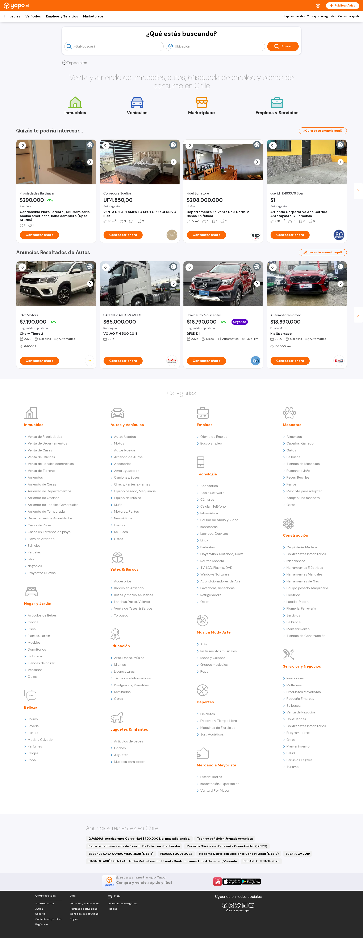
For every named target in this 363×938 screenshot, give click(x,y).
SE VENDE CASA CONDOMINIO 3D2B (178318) (121, 854)
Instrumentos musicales (218, 651)
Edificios (34, 545)
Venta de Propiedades (45, 436)
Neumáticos (123, 518)
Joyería (33, 726)
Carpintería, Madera (302, 547)
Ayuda (39, 908)
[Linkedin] (244, 905)
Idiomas (120, 664)
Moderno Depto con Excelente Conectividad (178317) (239, 854)
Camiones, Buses (127, 477)
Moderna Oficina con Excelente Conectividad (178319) (227, 846)
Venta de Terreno (41, 470)
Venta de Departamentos (47, 443)
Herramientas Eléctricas (305, 567)
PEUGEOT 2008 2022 (176, 854)
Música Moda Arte (214, 632)
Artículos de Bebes (42, 615)
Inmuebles (12, 16)
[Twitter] (238, 905)
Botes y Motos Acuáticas (133, 595)
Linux (204, 540)
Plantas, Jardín (39, 636)
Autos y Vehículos (127, 424)
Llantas (119, 525)
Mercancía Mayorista (216, 765)
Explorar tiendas (294, 16)
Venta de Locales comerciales (51, 464)
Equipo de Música (127, 498)
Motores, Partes (126, 511)
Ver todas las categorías (122, 903)
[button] (90, 162)
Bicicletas (207, 714)
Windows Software (214, 574)
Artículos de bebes (128, 741)
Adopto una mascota (303, 498)
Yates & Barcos (124, 569)
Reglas (74, 919)
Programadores (298, 732)
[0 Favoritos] (273, 145)
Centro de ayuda (348, 16)
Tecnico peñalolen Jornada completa (225, 838)
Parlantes (207, 547)
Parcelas (34, 552)
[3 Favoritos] (22, 145)
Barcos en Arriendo (129, 588)
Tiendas (112, 908)
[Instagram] (231, 905)
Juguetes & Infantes (129, 729)
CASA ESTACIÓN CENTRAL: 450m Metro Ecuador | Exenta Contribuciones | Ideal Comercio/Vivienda (162, 861)
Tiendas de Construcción (306, 636)
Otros (32, 676)
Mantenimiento (298, 629)
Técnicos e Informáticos (132, 678)
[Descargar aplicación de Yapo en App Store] (232, 881)
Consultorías (296, 719)
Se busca (35, 656)
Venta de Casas (40, 450)
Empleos (205, 424)
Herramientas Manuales (304, 574)
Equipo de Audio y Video (219, 520)
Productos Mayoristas (304, 692)
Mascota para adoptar (304, 491)
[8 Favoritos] (189, 145)
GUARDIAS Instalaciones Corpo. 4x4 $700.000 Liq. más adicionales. (139, 838)
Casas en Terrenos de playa (49, 532)
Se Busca (121, 532)
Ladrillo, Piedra (298, 601)
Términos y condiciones (84, 903)
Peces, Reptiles (298, 477)
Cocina (33, 622)
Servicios (293, 615)
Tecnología (207, 474)
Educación (120, 645)
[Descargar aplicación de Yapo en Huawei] (217, 881)
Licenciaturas (124, 671)
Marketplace (93, 16)
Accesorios (123, 464)
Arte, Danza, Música (129, 658)
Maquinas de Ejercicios (217, 727)
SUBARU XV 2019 (297, 854)
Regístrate (41, 924)
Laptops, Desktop (214, 533)
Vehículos (33, 16)
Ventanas (35, 670)
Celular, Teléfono (213, 506)
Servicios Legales (300, 760)
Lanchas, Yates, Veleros (132, 601)
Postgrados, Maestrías (131, 685)
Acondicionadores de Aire (220, 581)
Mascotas (292, 424)
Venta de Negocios (301, 712)
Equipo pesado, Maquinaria (135, 491)
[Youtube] (251, 905)
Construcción (295, 535)
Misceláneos (296, 561)
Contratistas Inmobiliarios (306, 554)
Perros (292, 484)
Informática (209, 513)
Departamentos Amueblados (50, 518)
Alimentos (294, 436)
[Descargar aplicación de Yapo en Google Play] (251, 881)
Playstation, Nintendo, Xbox (221, 554)
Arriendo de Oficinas (43, 498)
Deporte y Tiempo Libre (218, 720)
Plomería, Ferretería (301, 608)
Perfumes (35, 746)
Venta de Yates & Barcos (133, 608)
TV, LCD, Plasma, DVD (216, 567)
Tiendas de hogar (41, 663)
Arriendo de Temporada (46, 511)
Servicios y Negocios (302, 666)
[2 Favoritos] (106, 145)
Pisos (32, 629)
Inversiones (295, 678)
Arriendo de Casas (42, 484)
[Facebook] (224, 905)
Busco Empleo (211, 443)
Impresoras (209, 527)
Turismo (293, 767)
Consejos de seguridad (321, 16)
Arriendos (35, 477)
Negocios (35, 566)
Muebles (34, 642)
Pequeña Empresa (300, 698)
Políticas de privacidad (83, 908)
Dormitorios (37, 649)
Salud (291, 753)
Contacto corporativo (48, 919)
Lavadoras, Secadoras (217, 588)
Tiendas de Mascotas (303, 464)
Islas (31, 559)
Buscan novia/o (298, 470)
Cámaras (207, 499)
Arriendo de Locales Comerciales (53, 505)
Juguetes (121, 755)
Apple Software (212, 493)
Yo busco (121, 615)
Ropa (32, 760)
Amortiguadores (126, 470)
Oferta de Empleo (214, 436)
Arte (203, 644)
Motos (119, 443)
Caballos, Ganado (300, 443)
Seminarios (122, 692)
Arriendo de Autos (128, 457)
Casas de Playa (39, 525)
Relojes (33, 753)
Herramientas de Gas (303, 581)
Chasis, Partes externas (132, 484)
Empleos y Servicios (62, 16)
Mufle (118, 505)
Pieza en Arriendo (41, 539)
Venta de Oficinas (41, 457)
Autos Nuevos (125, 450)
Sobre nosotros (45, 903)
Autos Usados (125, 436)
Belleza (30, 707)
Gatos (291, 450)
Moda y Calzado (40, 739)
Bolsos (33, 719)
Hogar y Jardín (37, 603)
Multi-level (294, 685)
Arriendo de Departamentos (49, 491)
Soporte (40, 914)
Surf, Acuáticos (212, 734)
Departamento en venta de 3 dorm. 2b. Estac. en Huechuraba (134, 846)
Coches (120, 748)
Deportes (205, 702)
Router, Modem (212, 561)
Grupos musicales (214, 664)
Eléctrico (293, 595)
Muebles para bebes (129, 761)
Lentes (33, 732)
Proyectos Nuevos (42, 573)
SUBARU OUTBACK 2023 (261, 861)
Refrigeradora (210, 595)
